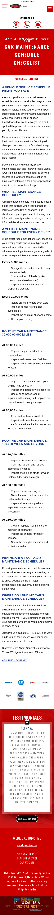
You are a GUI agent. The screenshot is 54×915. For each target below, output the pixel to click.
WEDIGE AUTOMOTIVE (27, 79)
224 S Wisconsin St (29, 39)
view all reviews (27, 818)
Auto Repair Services (27, 845)
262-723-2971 (12, 39)
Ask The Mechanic (14, 660)
